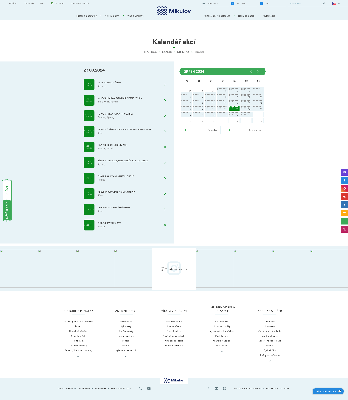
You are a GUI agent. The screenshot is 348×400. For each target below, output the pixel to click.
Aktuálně (13, 3)
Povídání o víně (174, 321)
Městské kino (221, 336)
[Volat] (140, 388)
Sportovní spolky (221, 326)
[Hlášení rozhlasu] (344, 213)
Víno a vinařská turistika (270, 331)
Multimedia (269, 15)
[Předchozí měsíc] (250, 71)
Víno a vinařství (135, 15)
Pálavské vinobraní (174, 345)
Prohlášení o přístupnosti (122, 389)
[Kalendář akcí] (344, 172)
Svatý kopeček (78, 336)
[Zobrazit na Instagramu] (19, 269)
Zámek (78, 326)
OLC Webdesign (283, 389)
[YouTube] (344, 196)
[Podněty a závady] (344, 221)
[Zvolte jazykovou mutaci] (334, 3)
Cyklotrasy (126, 326)
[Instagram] (344, 188)
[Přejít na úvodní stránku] (174, 11)
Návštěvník (167, 52)
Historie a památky (86, 15)
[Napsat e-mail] (148, 388)
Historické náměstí (78, 331)
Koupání (126, 340)
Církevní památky (78, 345)
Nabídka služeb (246, 15)
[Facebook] (344, 180)
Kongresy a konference (270, 340)
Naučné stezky (126, 331)
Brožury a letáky (65, 389)
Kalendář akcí (183, 52)
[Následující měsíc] (257, 71)
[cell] (222, 90)
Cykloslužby (270, 350)
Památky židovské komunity (78, 350)
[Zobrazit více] (78, 356)
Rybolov (126, 345)
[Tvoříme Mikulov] (344, 204)
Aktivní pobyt (112, 15)
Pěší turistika (126, 321)
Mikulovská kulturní (80, 3)
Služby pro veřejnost (270, 355)
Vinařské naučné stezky (174, 336)
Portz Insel (78, 340)
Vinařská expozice (174, 340)
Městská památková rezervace (78, 321)
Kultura (269, 345)
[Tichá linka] (344, 229)
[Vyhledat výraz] (324, 3)
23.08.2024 (199, 52)
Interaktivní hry (126, 336)
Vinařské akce (174, 331)
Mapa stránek (100, 389)
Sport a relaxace (270, 336)
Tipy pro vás (29, 3)
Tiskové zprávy (84, 389)
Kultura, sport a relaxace (217, 15)
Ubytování (270, 321)
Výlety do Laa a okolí (126, 350)
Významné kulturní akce (222, 331)
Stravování (269, 326)
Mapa (42, 3)
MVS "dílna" (222, 345)
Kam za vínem (174, 326)
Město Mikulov (150, 52)
